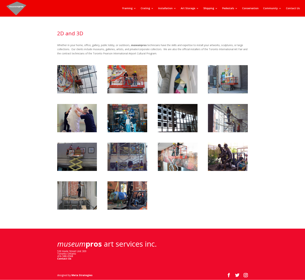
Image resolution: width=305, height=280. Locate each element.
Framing (127, 8)
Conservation (250, 8)
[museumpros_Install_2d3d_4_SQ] (228, 93)
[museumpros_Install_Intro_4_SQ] (228, 170)
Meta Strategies (81, 275)
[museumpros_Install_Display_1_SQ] (178, 132)
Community (270, 8)
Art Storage (188, 8)
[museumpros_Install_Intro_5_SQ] (77, 209)
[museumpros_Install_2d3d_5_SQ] (77, 132)
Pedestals (228, 8)
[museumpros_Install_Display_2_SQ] (228, 132)
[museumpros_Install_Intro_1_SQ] (77, 170)
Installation (165, 8)
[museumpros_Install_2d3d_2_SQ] (178, 93)
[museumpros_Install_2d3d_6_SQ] (127, 132)
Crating (145, 8)
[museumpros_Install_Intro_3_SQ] (178, 170)
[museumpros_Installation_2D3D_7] (77, 93)
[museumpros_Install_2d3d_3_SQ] (127, 93)
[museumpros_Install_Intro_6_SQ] (127, 209)
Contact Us (293, 8)
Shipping (208, 8)
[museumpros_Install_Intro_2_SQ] (127, 170)
